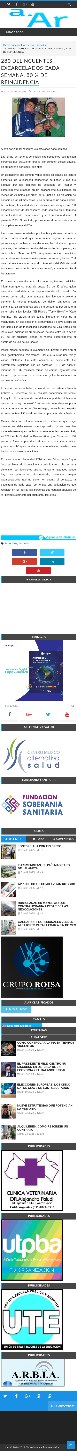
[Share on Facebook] (24, 552)
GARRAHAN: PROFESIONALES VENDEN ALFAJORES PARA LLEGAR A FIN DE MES (47, 923)
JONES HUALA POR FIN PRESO (39, 846)
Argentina (28, 45)
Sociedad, (53, 91)
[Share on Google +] (24, 561)
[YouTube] (67, 716)
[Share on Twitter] (52, 552)
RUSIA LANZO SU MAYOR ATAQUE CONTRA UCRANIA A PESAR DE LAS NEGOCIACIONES (43, 906)
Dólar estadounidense (19, 1026)
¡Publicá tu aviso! (16, 1009)
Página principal (11, 45)
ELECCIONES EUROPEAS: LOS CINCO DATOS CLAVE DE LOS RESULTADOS (43, 1086)
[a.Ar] (38, 18)
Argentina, (39, 91)
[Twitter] (48, 716)
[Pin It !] (38, 571)
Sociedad (42, 45)
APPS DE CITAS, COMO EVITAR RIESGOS (46, 884)
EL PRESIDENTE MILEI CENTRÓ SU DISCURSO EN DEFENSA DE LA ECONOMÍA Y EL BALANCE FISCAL (41, 1067)
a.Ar (7, 1447)
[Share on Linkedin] (52, 561)
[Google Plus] (29, 716)
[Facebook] (9, 716)
